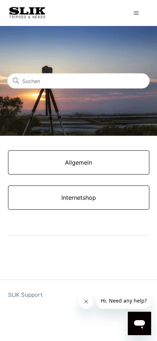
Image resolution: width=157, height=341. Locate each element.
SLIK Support (25, 294)
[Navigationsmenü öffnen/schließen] (136, 13)
